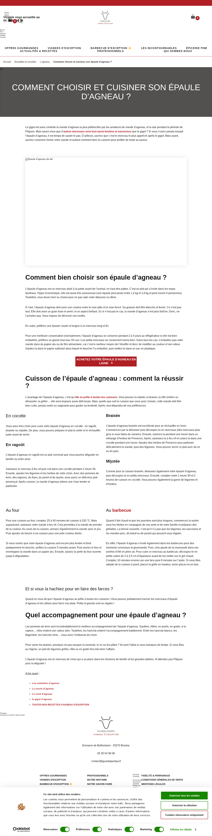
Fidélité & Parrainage (155, 775)
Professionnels (110, 51)
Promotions (137, 780)
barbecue (121, 510)
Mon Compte (184, 17)
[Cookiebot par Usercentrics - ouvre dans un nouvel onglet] (21, 829)
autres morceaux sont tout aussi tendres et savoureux (97, 131)
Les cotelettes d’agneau (45, 683)
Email (22, 715)
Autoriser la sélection (184, 805)
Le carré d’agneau (42, 694)
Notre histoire (97, 779)
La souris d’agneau (43, 688)
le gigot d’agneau (42, 699)
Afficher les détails (181, 829)
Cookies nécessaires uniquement (184, 814)
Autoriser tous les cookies (184, 795)
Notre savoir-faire (99, 784)
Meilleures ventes (136, 786)
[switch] (97, 829)
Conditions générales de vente (162, 779)
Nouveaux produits (137, 783)
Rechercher (207, 17)
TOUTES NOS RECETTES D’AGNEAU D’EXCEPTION (60, 704)
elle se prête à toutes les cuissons (96, 397)
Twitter (17, 715)
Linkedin (11, 715)
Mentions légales (153, 784)
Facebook (4, 715)
